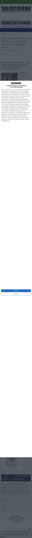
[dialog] (16, 269)
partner (12, 89)
